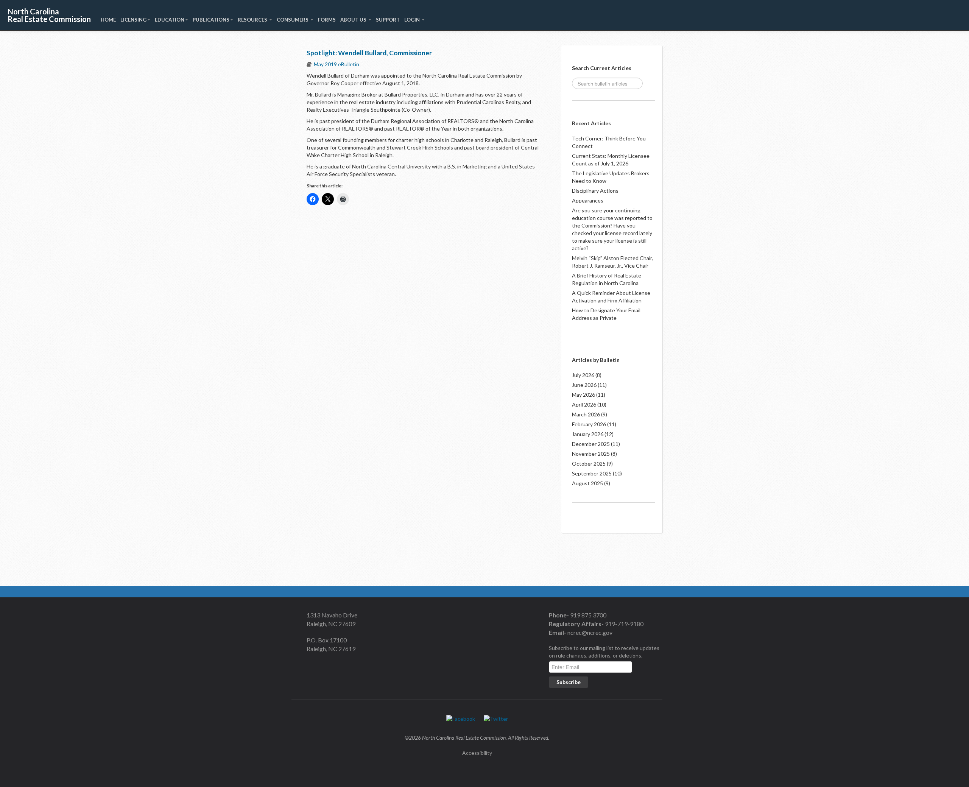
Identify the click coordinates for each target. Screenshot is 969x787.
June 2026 (584, 385)
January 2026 (587, 434)
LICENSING (133, 20)
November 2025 (591, 453)
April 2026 (584, 404)
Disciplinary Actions (595, 190)
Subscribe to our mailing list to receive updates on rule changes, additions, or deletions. (604, 652)
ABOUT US (354, 20)
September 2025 (592, 473)
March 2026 (586, 414)
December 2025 (591, 444)
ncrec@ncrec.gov (589, 632)
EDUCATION (169, 20)
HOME (108, 20)
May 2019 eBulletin (336, 64)
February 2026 (589, 424)
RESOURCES (253, 20)
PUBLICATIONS (211, 20)
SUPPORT (388, 20)
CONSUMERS (293, 20)
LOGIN (412, 20)
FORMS (327, 20)
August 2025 (587, 483)
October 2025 (589, 463)
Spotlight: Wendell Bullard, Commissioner (369, 53)
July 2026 (583, 375)
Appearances (587, 200)
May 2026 (583, 394)
